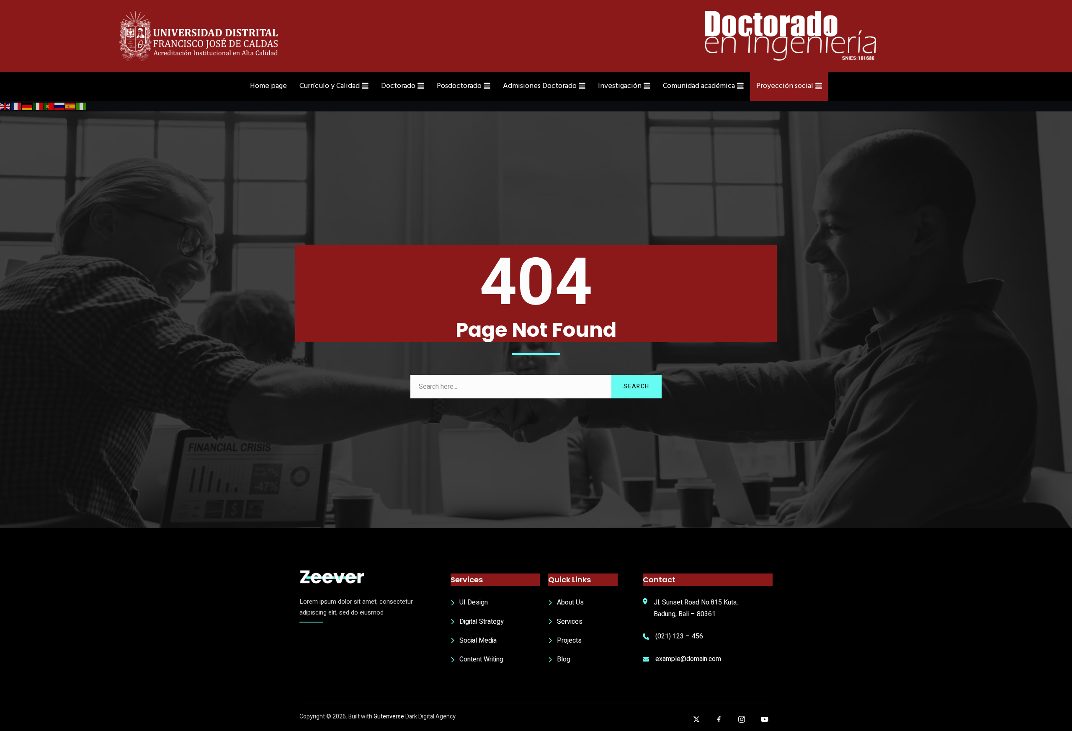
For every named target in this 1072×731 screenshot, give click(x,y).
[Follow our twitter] (696, 719)
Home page (268, 86)
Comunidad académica (699, 86)
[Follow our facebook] (719, 719)
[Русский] (59, 106)
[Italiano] (38, 106)
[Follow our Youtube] (765, 719)
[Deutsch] (27, 106)
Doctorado (398, 86)
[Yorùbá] (81, 106)
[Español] (70, 106)
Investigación (620, 86)
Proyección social (784, 86)
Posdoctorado (459, 86)
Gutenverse (389, 716)
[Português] (49, 106)
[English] (5, 106)
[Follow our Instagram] (741, 719)
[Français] (16, 106)
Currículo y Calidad (329, 86)
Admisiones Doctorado (540, 86)
